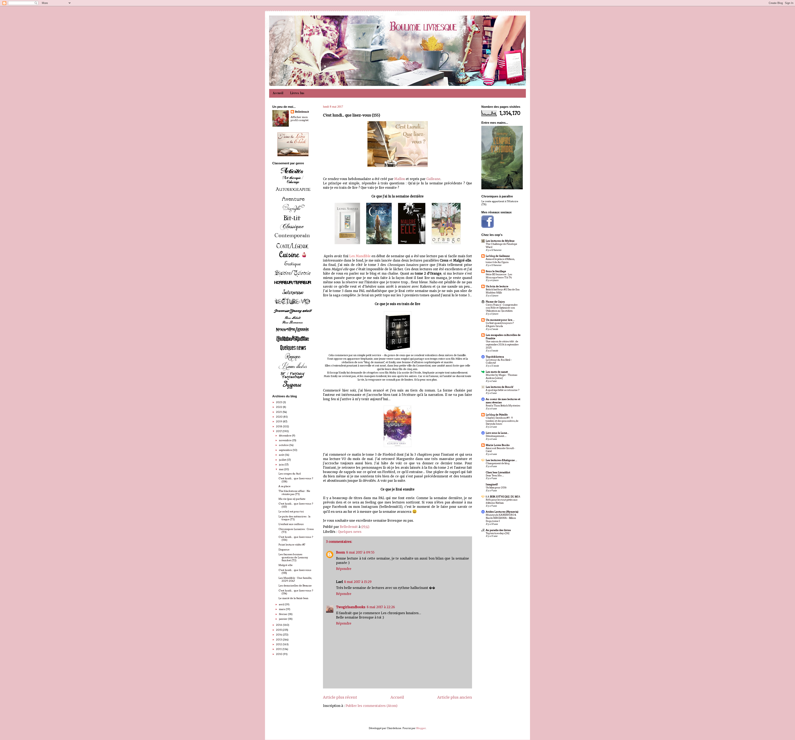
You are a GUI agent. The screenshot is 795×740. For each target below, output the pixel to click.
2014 (279, 634)
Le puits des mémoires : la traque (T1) (294, 518)
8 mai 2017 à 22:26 (381, 607)
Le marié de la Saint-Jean (293, 598)
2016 (279, 624)
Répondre (343, 569)
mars (282, 609)
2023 (279, 402)
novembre (285, 440)
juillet (283, 459)
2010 (279, 654)
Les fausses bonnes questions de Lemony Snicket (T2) (293, 557)
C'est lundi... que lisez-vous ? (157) (295, 505)
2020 (279, 416)
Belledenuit (302, 111)
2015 (279, 629)
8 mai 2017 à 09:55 (360, 552)
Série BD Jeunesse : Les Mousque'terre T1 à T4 (499, 276)
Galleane (433, 179)
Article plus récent (340, 697)
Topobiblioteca (495, 356)
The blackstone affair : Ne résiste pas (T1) (294, 492)
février (283, 614)
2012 (279, 644)
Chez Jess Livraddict (498, 472)
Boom (340, 552)
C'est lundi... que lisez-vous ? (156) (295, 538)
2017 (279, 431)
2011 (279, 649)
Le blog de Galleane (498, 255)
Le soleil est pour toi (291, 511)
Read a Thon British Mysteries (503, 405)
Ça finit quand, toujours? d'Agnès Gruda (500, 325)
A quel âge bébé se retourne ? (502, 390)
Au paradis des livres (498, 530)
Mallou (399, 179)
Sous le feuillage (496, 271)
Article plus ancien (454, 697)
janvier (283, 618)
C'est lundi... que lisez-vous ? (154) (295, 592)
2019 (279, 421)
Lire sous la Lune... (497, 432)
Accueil (277, 93)
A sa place (284, 486)
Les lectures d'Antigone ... (501, 460)
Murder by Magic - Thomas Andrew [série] (501, 377)
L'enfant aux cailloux (291, 524)
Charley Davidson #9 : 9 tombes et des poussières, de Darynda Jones (502, 420)
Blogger (421, 728)
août (282, 454)
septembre (286, 450)
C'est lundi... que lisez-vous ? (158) (295, 480)
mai (281, 469)
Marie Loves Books (498, 445)
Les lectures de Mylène (500, 240)
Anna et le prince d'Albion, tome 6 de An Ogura (500, 261)
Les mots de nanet (497, 371)
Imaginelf (492, 484)
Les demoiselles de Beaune (295, 585)
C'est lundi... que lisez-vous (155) (294, 571)
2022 (279, 406)
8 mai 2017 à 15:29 (358, 582)
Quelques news (349, 532)
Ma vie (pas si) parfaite (291, 498)
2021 (279, 411)
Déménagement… (496, 436)
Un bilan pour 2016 (496, 487)
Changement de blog (498, 463)
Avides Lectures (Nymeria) (502, 511)
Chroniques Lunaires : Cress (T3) (296, 530)
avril (282, 604)
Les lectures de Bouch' (499, 386)
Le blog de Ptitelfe (497, 414)
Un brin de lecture (497, 286)
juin (281, 464)
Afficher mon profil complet (299, 118)
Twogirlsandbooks (350, 607)
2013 (279, 639)
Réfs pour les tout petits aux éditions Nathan (501, 501)
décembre (285, 435)
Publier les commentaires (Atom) (372, 706)
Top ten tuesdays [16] (497, 533)
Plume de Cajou (495, 301)
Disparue (283, 549)
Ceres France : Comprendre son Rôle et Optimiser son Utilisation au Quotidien (502, 307)
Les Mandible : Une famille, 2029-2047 (295, 579)
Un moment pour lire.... (500, 319)
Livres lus (297, 93)
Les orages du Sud (289, 473)
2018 (279, 426)
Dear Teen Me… (495, 475)
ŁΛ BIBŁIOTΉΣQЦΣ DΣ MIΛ (503, 496)
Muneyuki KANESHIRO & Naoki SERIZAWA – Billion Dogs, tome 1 (501, 518)
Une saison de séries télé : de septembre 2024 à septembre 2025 (502, 344)
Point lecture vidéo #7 (291, 544)
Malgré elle (285, 565)
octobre (284, 445)
